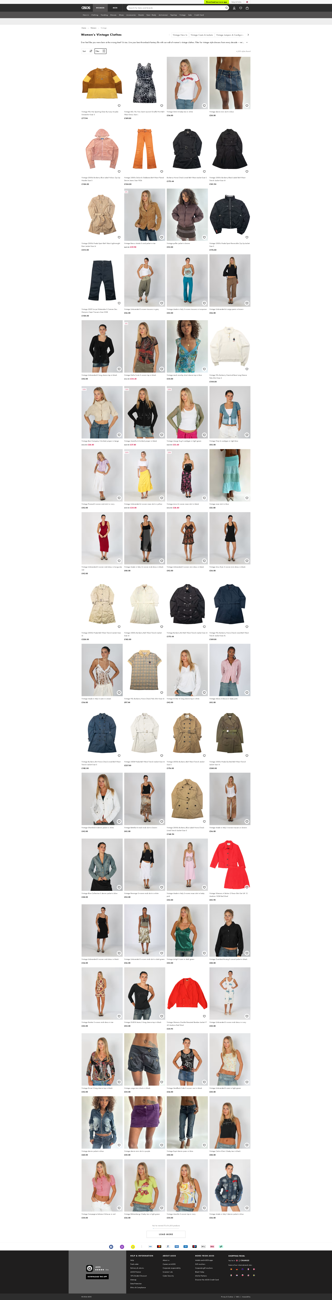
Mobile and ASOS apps (204, 1260)
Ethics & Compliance (138, 1287)
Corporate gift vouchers (204, 1268)
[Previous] (169, 35)
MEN (115, 8)
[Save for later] (119, 106)
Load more (166, 1234)
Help (132, 1260)
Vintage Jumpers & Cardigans (230, 35)
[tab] (86, 15)
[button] (231, 1269)
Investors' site (168, 1272)
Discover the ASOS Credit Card (207, 1279)
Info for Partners (201, 1276)
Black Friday (199, 1272)
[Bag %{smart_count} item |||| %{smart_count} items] (247, 8)
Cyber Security (168, 1276)
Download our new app (216, 2)
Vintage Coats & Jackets (202, 35)
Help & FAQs (236, 2)
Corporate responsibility (172, 1268)
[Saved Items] (240, 8)
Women (93, 28)
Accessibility (246, 1297)
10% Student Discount (138, 1276)
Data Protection (136, 1283)
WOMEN (100, 8)
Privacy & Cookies (227, 1297)
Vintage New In (180, 35)
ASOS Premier (135, 1272)
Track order (134, 1264)
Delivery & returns (137, 1268)
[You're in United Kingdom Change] (247, 2)
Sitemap (133, 1279)
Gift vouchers (200, 1264)
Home (84, 28)
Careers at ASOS (169, 1264)
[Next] (248, 35)
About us (166, 1260)
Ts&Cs (238, 1297)
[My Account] (234, 8)
